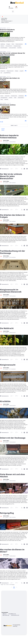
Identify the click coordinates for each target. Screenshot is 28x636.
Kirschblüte (5, 401)
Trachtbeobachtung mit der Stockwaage (12, 252)
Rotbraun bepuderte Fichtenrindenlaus (7, 30)
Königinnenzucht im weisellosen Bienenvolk (10, 290)
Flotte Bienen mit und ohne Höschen (12, 475)
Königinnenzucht (7, 365)
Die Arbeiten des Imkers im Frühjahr (10, 79)
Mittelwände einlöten (8, 105)
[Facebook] (24, 169)
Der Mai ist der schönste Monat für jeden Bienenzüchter (12, 54)
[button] (14, 125)
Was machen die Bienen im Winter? (12, 550)
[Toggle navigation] (12, 11)
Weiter (2, 130)
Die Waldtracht (7, 328)
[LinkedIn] (27, 169)
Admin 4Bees (4, 18)
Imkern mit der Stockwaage (12, 438)
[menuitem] (4, 613)
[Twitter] (22, 169)
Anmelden (11, 8)
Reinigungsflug (7, 513)
